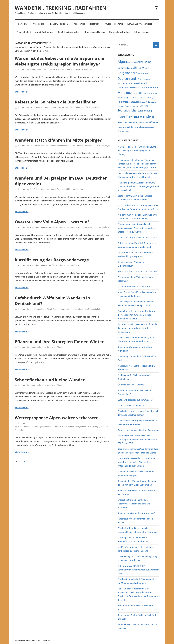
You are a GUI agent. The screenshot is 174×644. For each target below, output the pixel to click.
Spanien (128, 106)
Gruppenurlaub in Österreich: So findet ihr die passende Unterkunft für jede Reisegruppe (137, 328)
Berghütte (130, 68)
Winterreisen (122, 128)
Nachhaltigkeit (24, 32)
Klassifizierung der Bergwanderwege (52, 259)
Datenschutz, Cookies (119, 32)
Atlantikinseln (132, 62)
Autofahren (122, 68)
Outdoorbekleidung (147, 98)
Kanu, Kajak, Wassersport (139, 24)
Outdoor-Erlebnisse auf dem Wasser (135, 400)
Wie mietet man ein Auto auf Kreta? (134, 286)
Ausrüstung (38, 24)
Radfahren (94, 24)
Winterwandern (136, 127)
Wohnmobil (149, 128)
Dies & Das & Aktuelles (68, 32)
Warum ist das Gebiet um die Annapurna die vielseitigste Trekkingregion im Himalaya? (59, 61)
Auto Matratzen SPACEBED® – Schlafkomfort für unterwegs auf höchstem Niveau (138, 570)
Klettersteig (79, 24)
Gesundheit (123, 87)
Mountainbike (153, 93)
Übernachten (123, 131)
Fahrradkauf (146, 79)
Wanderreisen (127, 122)
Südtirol (135, 106)
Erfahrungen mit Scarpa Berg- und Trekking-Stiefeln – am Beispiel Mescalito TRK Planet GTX (137, 439)
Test (140, 106)
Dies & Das (45, 145)
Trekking (132, 116)
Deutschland (35, 107)
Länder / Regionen (59, 24)
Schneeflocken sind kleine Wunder (50, 379)
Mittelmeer (143, 93)
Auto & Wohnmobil (44, 32)
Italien (132, 88)
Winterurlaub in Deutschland (131, 405)
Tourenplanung (144, 110)
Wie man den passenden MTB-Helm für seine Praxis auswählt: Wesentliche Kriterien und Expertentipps (136, 462)
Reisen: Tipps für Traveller (69, 107)
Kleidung (138, 88)
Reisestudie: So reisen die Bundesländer (55, 102)
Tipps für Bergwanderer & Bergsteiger (68, 227)
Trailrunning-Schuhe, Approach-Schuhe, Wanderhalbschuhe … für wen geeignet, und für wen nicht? (138, 186)
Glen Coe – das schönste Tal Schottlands (137, 271)
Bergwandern (127, 73)
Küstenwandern (150, 87)
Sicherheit (121, 106)
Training (121, 117)
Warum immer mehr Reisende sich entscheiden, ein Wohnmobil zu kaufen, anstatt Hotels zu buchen (136, 228)
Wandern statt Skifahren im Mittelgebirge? (58, 140)
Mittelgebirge (127, 93)
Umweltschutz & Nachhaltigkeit (97, 145)
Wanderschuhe (143, 122)
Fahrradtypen (124, 83)
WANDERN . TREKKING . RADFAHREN (60, 7)
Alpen (32, 227)
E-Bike (138, 79)
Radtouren (134, 101)
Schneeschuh (151, 102)
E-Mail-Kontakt (141, 32)
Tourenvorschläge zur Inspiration (79, 69)
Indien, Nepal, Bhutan (55, 69)
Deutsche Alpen (143, 73)
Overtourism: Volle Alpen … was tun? (52, 222)
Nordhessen (136, 98)
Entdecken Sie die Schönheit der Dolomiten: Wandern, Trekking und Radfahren (134, 504)
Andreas (21, 69)
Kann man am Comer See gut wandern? (136, 513)
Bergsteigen (141, 67)
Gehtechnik (142, 83)
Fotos (133, 83)
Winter (154, 122)
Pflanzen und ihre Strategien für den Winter (59, 341)
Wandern (146, 116)
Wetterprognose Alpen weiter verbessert (56, 417)
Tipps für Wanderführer (90, 107)
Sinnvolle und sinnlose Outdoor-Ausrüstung (138, 430)
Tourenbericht (127, 110)
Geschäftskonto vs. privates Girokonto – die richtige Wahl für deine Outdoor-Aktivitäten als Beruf (137, 315)
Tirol (145, 106)
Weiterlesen (21, 92)
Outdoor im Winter (114, 24)
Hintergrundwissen (38, 69)
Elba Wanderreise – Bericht (131, 384)
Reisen (143, 102)
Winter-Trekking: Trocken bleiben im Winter (138, 237)
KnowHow (22, 24)
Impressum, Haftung (95, 32)
